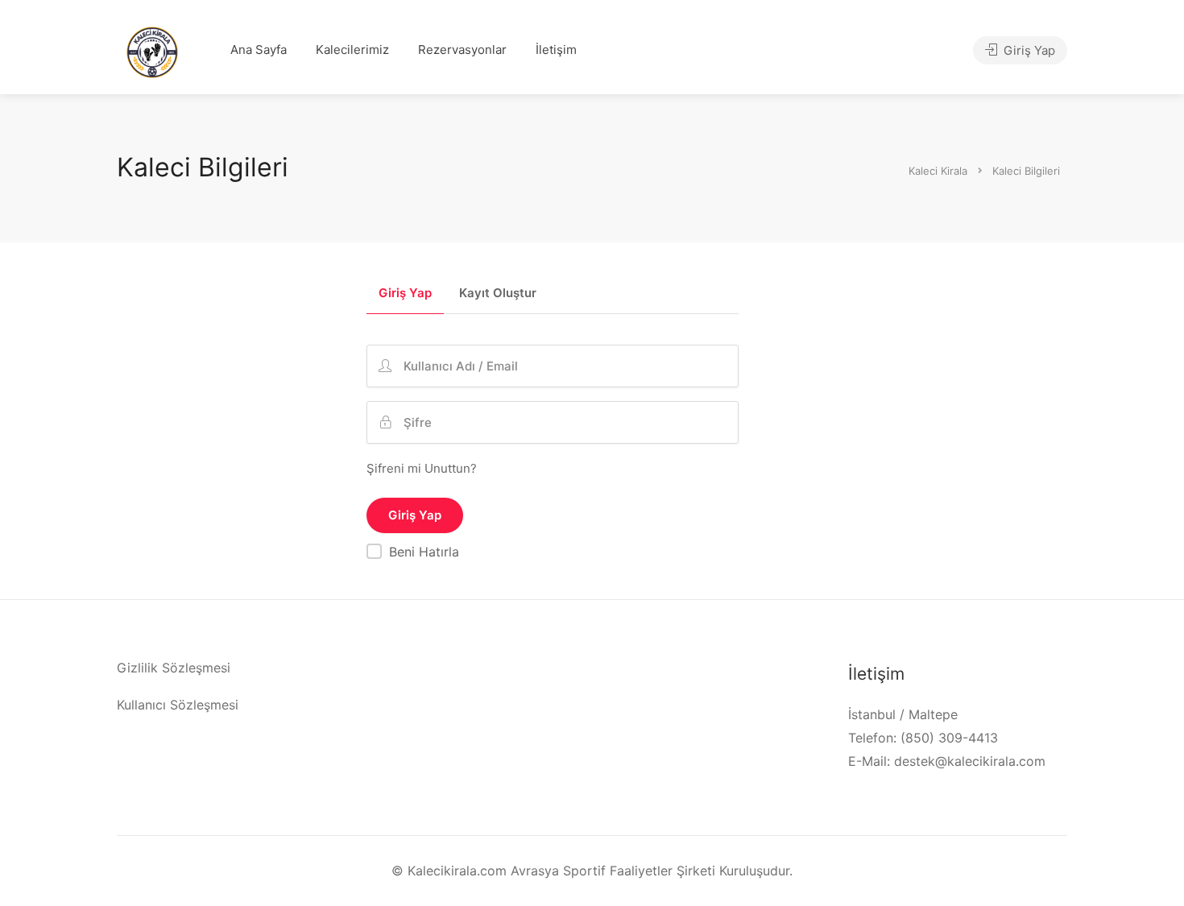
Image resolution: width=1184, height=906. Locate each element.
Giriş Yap (1027, 50)
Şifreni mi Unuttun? (421, 468)
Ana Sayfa (258, 49)
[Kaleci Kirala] (152, 51)
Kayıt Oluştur (497, 293)
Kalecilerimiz (352, 49)
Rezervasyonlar (462, 49)
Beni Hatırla (424, 552)
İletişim (556, 49)
